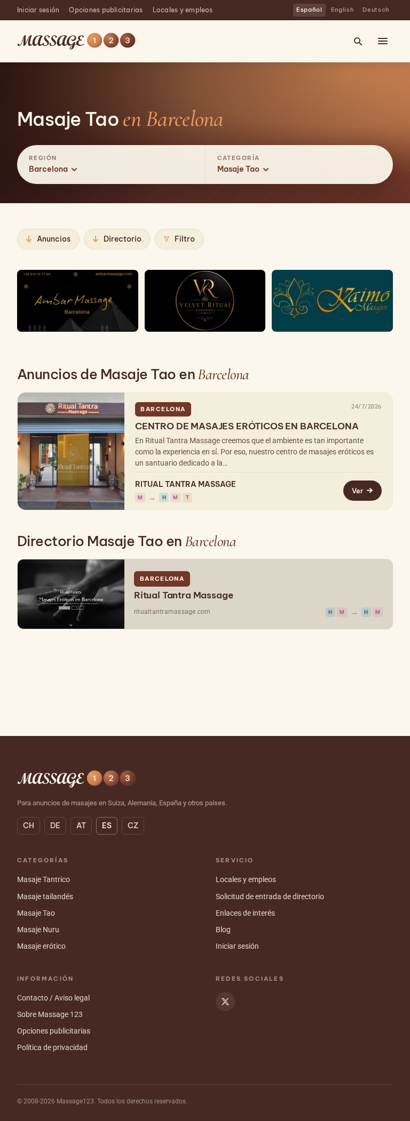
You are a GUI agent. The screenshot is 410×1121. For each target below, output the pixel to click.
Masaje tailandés (45, 896)
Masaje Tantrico (43, 879)
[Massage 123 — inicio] (76, 41)
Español (309, 9)
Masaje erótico (41, 946)
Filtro (185, 239)
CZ (133, 825)
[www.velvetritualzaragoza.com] (205, 301)
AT (81, 825)
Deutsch (376, 9)
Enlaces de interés (245, 913)
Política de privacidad (52, 1047)
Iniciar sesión (38, 10)
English (342, 9)
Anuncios (53, 239)
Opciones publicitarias (106, 10)
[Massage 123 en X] (225, 1001)
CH (28, 825)
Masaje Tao (36, 913)
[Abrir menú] (383, 41)
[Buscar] (358, 41)
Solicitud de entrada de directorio (270, 896)
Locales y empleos (183, 10)
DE (55, 825)
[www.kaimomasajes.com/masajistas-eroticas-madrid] (332, 301)
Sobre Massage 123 (50, 1014)
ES (107, 825)
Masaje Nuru (38, 929)
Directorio (122, 239)
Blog (223, 929)
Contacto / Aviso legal (53, 998)
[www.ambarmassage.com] (77, 301)
